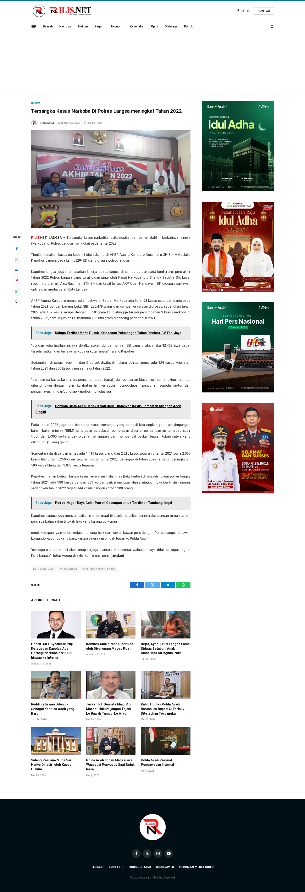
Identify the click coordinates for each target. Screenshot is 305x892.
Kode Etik (116, 866)
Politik (188, 26)
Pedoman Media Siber (196, 866)
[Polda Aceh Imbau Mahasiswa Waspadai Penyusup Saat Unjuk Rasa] (111, 741)
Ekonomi (117, 26)
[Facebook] (16, 249)
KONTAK (264, 10)
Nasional (65, 26)
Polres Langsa (68, 568)
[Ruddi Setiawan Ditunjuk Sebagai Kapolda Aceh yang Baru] (56, 685)
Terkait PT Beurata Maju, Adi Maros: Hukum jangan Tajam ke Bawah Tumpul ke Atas (108, 708)
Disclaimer (165, 866)
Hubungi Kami (140, 866)
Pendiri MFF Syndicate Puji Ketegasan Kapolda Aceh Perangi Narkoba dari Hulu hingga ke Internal (52, 650)
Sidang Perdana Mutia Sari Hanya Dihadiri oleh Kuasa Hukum (51, 764)
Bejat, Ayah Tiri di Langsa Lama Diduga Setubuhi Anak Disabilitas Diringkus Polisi (165, 648)
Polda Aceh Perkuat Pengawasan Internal (157, 762)
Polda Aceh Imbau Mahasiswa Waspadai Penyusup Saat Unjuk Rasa (110, 764)
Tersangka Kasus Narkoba (98, 568)
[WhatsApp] (16, 291)
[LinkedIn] (16, 270)
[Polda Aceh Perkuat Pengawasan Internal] (165, 741)
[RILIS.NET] (62, 10)
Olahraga (171, 26)
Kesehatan (137, 26)
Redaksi (98, 866)
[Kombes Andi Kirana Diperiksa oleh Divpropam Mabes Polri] (111, 624)
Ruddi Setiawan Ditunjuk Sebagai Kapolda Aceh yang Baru (52, 708)
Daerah (48, 26)
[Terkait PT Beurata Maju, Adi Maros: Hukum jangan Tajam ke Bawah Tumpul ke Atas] (111, 685)
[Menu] (34, 26)
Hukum (83, 26)
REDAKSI (48, 122)
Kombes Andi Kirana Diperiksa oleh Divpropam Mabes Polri (109, 646)
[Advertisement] (152, 63)
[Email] (16, 302)
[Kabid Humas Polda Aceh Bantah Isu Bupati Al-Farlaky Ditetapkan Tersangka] (165, 685)
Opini (154, 26)
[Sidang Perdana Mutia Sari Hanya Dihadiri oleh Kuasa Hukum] (56, 741)
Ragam (99, 26)
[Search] (272, 26)
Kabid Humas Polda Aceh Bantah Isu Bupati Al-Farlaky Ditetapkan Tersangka (162, 708)
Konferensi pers (43, 568)
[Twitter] (16, 259)
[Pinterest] (16, 280)
